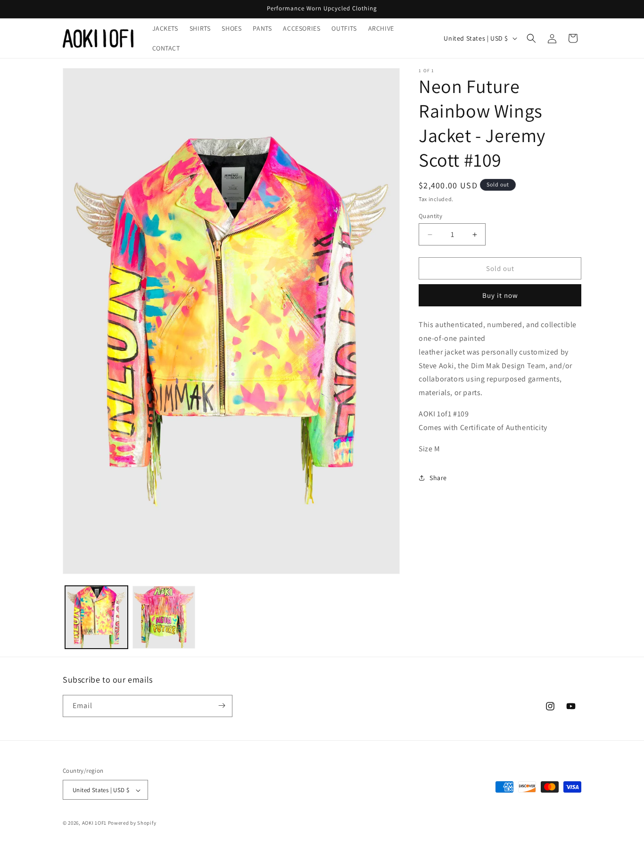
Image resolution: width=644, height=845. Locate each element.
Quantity (430, 216)
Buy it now (500, 295)
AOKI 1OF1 (94, 823)
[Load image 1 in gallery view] (96, 617)
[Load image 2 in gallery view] (163, 617)
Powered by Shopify (132, 823)
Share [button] (438, 477)
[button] (531, 38)
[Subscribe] (221, 705)
